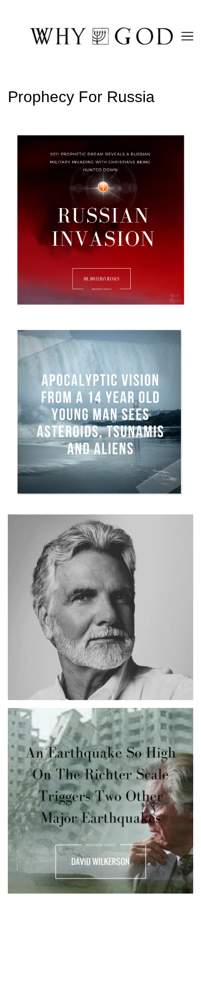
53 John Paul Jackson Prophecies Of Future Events (97, 520)
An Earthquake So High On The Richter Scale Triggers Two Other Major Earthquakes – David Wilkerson (89, 725)
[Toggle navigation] (187, 36)
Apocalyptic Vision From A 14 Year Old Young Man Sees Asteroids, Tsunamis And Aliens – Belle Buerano (95, 338)
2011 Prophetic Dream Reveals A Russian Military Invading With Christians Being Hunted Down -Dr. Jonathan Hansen (94, 145)
